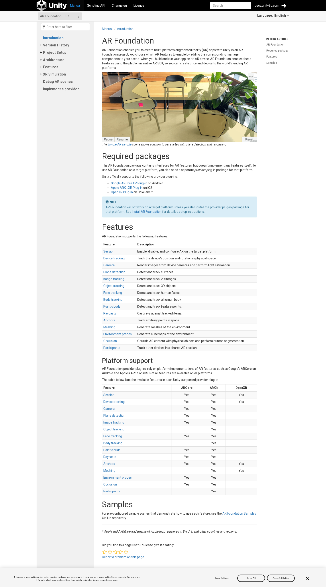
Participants (111, 348)
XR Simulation (54, 74)
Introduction (53, 38)
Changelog (119, 5)
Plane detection (114, 272)
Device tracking (114, 258)
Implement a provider (61, 89)
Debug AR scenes (58, 82)
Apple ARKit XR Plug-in (127, 187)
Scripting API (96, 5)
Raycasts (109, 313)
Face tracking (112, 292)
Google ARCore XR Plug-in (129, 183)
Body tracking (112, 299)
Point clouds (111, 306)
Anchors (109, 320)
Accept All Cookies (281, 578)
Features (50, 67)
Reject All (251, 578)
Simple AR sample (120, 144)
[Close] (307, 578)
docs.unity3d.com (267, 5)
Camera (109, 265)
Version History (56, 45)
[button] (104, 552)
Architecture (54, 60)
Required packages (278, 50)
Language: (265, 15)
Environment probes (117, 334)
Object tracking (113, 286)
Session (108, 251)
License (139, 5)
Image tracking (113, 279)
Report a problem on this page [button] (123, 557)
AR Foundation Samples (239, 513)
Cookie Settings (221, 578)
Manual (75, 5)
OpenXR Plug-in (122, 192)
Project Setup (54, 52)
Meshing (109, 327)
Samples (271, 62)
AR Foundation (275, 44)
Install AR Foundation (146, 211)
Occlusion (110, 341)
